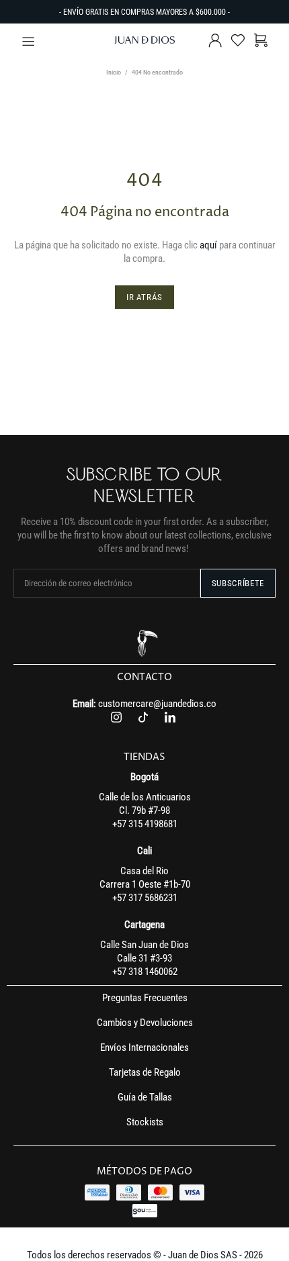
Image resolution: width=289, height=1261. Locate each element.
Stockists (144, 1122)
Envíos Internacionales (144, 1047)
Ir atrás (144, 297)
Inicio (113, 72)
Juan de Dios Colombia (144, 40)
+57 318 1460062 (144, 972)
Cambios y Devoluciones (145, 1023)
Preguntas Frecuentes (145, 998)
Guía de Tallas (145, 1097)
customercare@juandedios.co (157, 704)
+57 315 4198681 (144, 824)
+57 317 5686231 (144, 898)
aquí (208, 245)
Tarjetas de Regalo (145, 1072)
